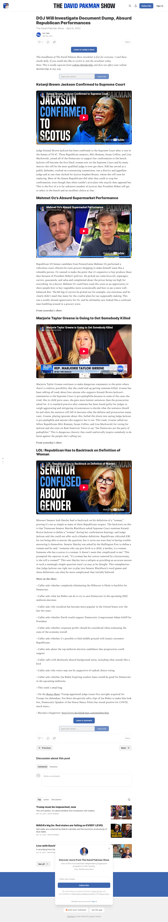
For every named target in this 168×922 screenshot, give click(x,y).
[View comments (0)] (48, 42)
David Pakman (53, 814)
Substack (71, 916)
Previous (46, 748)
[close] (109, 848)
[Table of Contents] (3, 461)
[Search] (130, 5)
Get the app (97, 910)
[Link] (32, 84)
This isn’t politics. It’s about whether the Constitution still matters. (65, 810)
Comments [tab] (42, 767)
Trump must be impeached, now (56, 807)
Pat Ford (46, 33)
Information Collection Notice (83, 894)
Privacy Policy (104, 894)
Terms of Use (97, 891)
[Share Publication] (135, 5)
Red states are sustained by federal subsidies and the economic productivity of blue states (71, 830)
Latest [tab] (46, 799)
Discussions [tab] (56, 799)
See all (41, 864)
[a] (121, 851)
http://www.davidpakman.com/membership (85, 713)
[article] (84, 812)
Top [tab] (39, 799)
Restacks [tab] (53, 767)
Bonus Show (53, 694)
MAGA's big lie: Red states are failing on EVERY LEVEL (69, 825)
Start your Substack (77, 910)
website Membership (82, 65)
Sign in (159, 5)
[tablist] (47, 766)
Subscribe (146, 5)
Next (123, 748)
